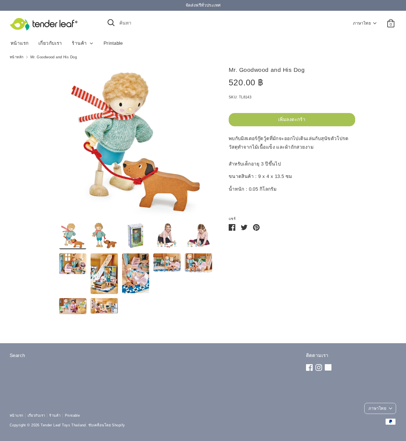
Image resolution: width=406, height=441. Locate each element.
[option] (135, 143)
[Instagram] (318, 367)
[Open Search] (111, 22)
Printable (113, 43)
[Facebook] (309, 367)
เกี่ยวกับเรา (50, 43)
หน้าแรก (19, 43)
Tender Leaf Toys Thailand (63, 425)
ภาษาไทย (362, 23)
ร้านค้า (80, 43)
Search (17, 355)
